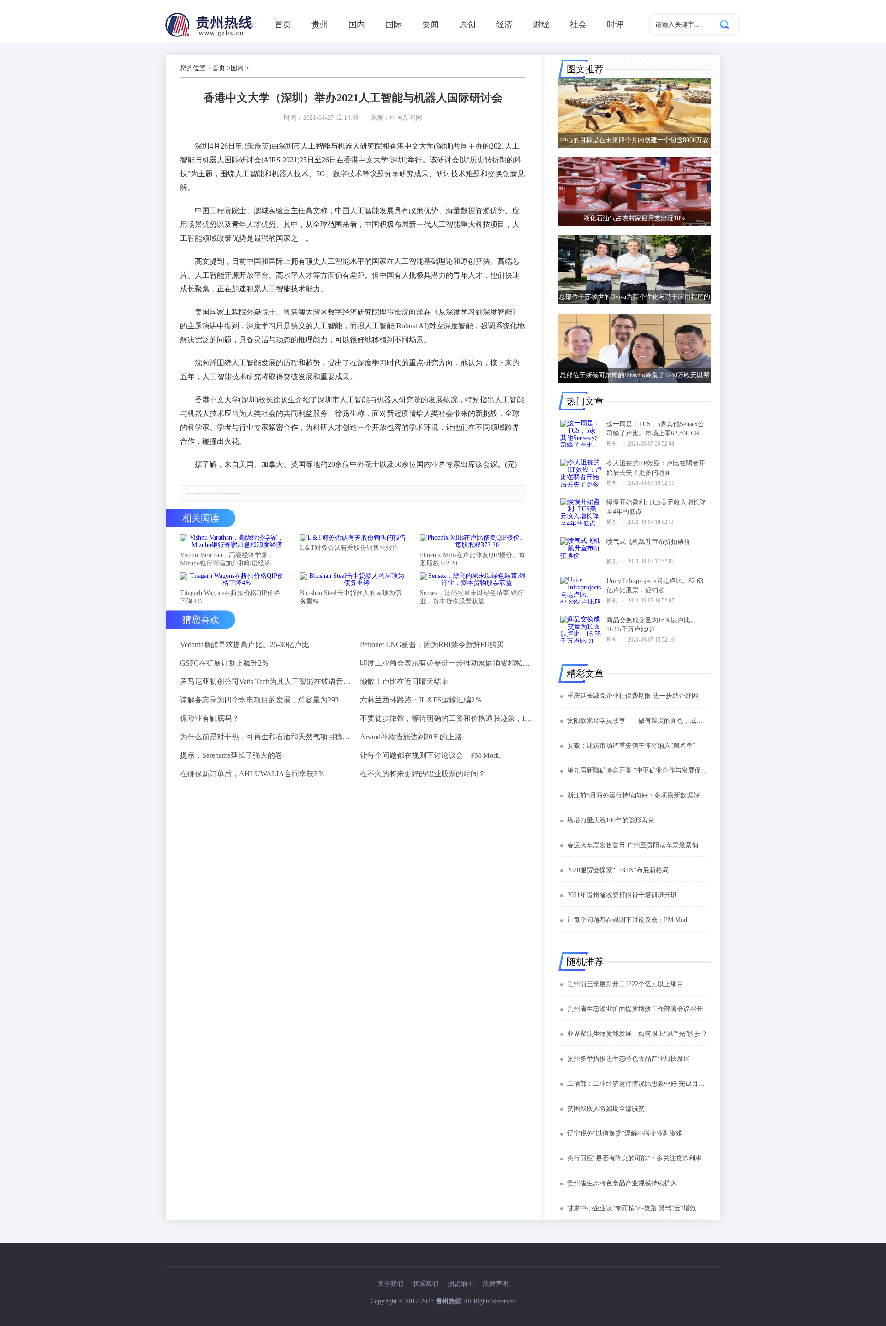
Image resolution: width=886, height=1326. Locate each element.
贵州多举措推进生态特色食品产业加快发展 (628, 1058)
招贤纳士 (460, 1283)
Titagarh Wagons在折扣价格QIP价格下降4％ (230, 597)
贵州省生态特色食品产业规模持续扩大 (622, 1183)
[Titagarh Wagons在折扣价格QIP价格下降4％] (233, 579)
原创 (467, 24)
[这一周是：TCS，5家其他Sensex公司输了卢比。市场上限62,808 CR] (581, 433)
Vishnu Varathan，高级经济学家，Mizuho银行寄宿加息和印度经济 (227, 559)
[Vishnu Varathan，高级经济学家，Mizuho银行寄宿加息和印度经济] (233, 541)
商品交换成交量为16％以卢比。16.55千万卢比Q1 (651, 625)
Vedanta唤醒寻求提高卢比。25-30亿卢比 (244, 644)
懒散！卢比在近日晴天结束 (404, 681)
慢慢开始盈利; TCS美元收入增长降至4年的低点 (656, 507)
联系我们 (425, 1283)
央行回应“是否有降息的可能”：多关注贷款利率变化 (638, 1158)
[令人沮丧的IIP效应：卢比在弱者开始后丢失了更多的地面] (581, 473)
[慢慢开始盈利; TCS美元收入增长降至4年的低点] (581, 512)
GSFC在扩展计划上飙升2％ (224, 663)
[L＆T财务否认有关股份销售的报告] (353, 537)
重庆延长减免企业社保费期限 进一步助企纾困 (632, 695)
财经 (541, 24)
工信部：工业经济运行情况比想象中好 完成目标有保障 (638, 1083)
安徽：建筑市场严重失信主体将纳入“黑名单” (631, 745)
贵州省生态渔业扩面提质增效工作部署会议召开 (635, 1008)
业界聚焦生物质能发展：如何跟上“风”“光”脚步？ (637, 1033)
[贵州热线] (213, 36)
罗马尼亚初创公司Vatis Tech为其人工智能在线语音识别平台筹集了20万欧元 (266, 681)
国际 (393, 24)
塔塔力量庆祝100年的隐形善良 (610, 820)
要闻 (430, 24)
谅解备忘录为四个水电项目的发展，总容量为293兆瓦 (266, 700)
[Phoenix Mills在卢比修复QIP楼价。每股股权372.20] (473, 541)
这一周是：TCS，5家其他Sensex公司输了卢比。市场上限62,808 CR (655, 429)
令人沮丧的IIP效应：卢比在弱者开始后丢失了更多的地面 (655, 468)
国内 (356, 24)
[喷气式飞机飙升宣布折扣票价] (581, 551)
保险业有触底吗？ (209, 718)
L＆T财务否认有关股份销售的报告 (349, 547)
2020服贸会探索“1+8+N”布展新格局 (618, 870)
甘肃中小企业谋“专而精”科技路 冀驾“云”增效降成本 (638, 1208)
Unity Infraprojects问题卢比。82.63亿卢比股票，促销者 (654, 585)
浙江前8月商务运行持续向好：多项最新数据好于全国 (638, 795)
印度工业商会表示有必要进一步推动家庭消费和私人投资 (446, 663)
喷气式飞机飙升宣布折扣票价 (648, 541)
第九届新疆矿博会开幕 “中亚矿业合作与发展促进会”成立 (638, 770)
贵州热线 (448, 1301)
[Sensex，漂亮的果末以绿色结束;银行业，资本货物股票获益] (473, 579)
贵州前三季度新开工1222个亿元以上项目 (625, 984)
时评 (615, 24)
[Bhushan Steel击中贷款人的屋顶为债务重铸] (353, 579)
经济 (504, 24)
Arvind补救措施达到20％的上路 (411, 737)
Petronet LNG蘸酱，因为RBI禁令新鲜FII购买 (432, 644)
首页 (283, 24)
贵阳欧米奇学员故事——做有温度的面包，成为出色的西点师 (638, 720)
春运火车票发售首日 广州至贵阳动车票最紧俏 (632, 845)
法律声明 (496, 1283)
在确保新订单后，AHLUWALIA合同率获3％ (252, 774)
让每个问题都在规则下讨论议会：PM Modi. (430, 755)
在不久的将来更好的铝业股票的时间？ (422, 774)
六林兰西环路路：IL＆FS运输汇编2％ (421, 700)
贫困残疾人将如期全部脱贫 (606, 1108)
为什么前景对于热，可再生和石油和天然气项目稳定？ (266, 737)
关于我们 (390, 1283)
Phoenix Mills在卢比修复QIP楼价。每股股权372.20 (472, 559)
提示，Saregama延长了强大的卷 (231, 755)
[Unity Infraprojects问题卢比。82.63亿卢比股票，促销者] (581, 590)
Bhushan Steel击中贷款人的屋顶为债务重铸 (350, 597)
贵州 (319, 24)
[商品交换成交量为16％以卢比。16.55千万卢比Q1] (581, 629)
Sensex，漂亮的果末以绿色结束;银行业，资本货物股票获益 (472, 597)
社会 (578, 24)
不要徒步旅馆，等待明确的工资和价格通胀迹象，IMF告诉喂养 (446, 718)
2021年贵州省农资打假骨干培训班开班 (622, 895)
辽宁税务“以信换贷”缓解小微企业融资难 (624, 1133)
